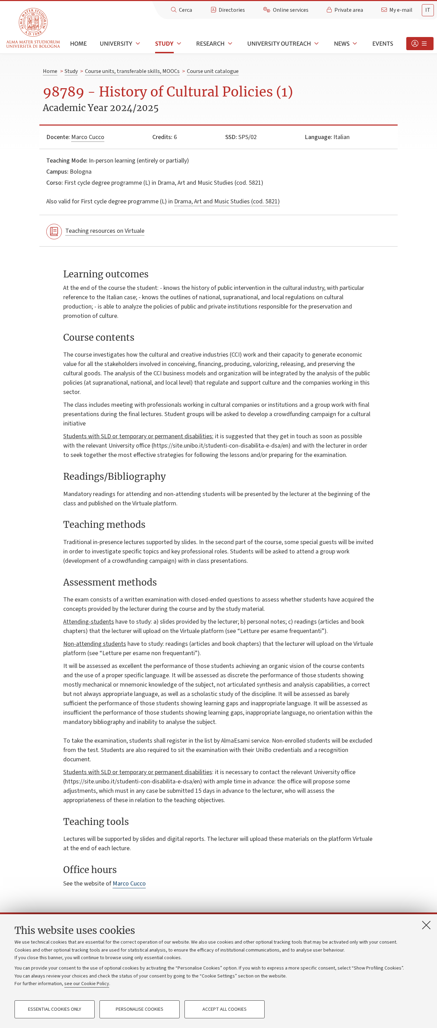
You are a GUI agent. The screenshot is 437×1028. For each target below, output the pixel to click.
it (427, 10)
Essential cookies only (54, 1009)
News (342, 43)
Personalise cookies (139, 1009)
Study (164, 43)
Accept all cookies (224, 1009)
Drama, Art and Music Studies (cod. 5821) (227, 201)
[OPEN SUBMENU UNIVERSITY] (137, 43)
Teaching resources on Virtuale (104, 231)
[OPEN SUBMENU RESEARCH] (229, 43)
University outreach (279, 43)
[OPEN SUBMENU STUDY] (178, 43)
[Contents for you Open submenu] (420, 43)
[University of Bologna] (33, 28)
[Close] (426, 924)
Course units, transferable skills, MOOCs (132, 71)
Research (210, 43)
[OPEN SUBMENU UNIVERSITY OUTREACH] (316, 43)
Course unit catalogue (213, 71)
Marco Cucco (87, 137)
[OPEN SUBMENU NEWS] (354, 43)
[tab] (428, 10)
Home (78, 43)
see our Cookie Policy (86, 983)
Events (382, 43)
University (116, 43)
